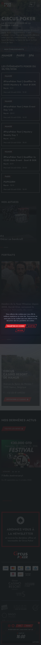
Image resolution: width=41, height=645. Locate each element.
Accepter (31, 326)
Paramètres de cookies (15, 326)
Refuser (20, 330)
